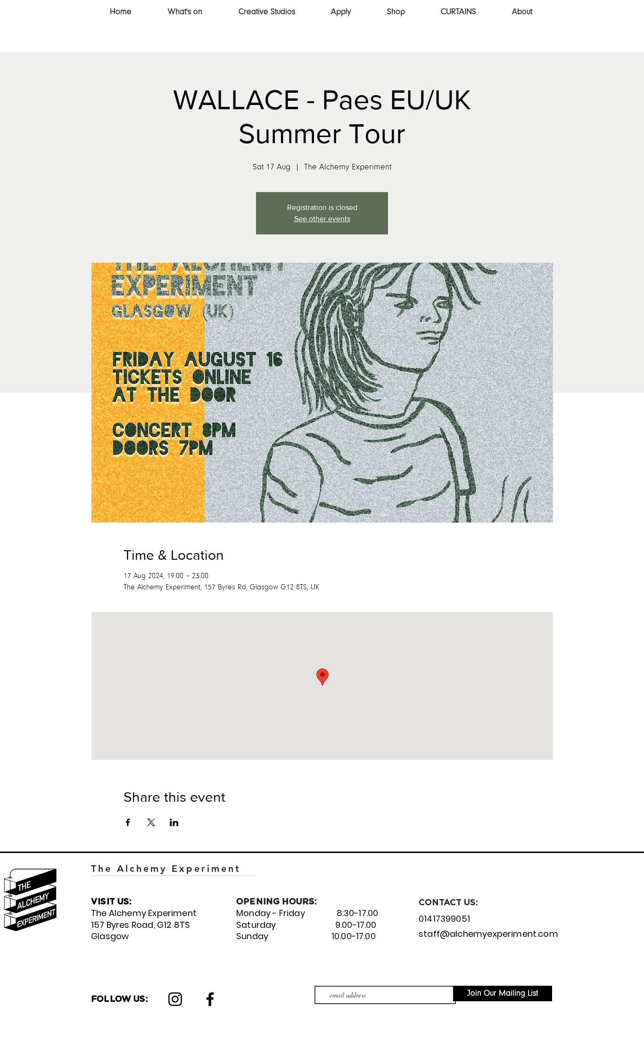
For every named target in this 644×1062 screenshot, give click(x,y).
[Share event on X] (151, 822)
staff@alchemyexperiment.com (488, 934)
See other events (322, 219)
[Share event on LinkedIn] (174, 822)
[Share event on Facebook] (128, 822)
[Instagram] (175, 999)
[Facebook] (210, 999)
